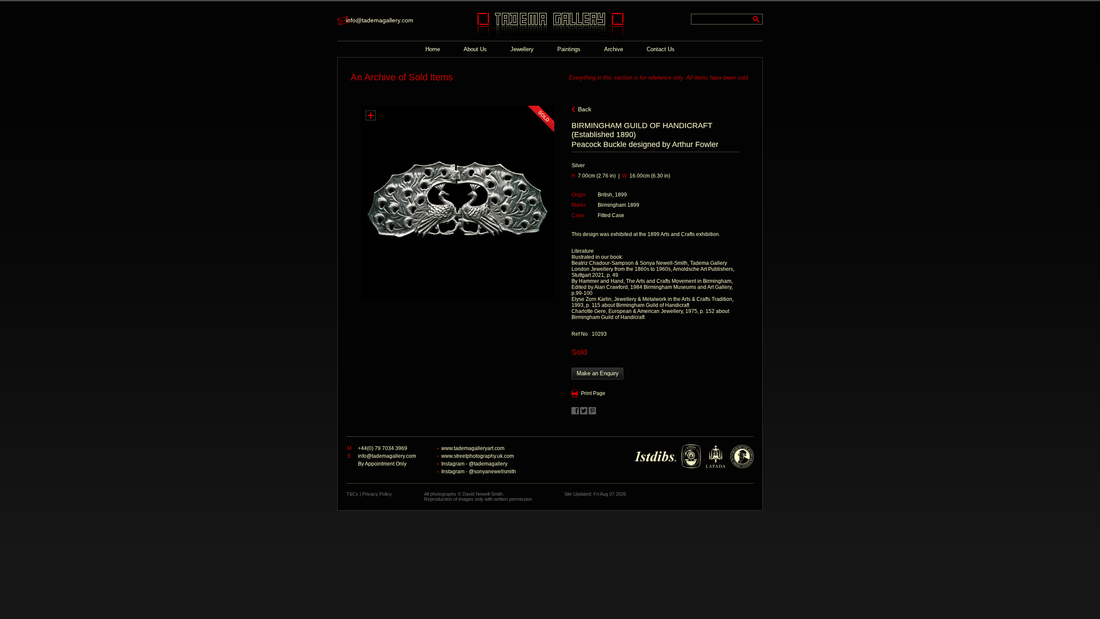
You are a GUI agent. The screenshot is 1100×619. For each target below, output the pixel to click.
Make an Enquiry (598, 373)
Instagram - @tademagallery (474, 464)
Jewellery (522, 49)
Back (584, 109)
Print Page (593, 393)
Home (432, 49)
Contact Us (661, 49)
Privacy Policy (377, 493)
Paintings (569, 49)
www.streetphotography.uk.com (477, 456)
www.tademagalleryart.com (472, 448)
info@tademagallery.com (379, 20)
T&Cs (352, 493)
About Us (475, 49)
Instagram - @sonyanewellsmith (478, 472)
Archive (613, 49)
